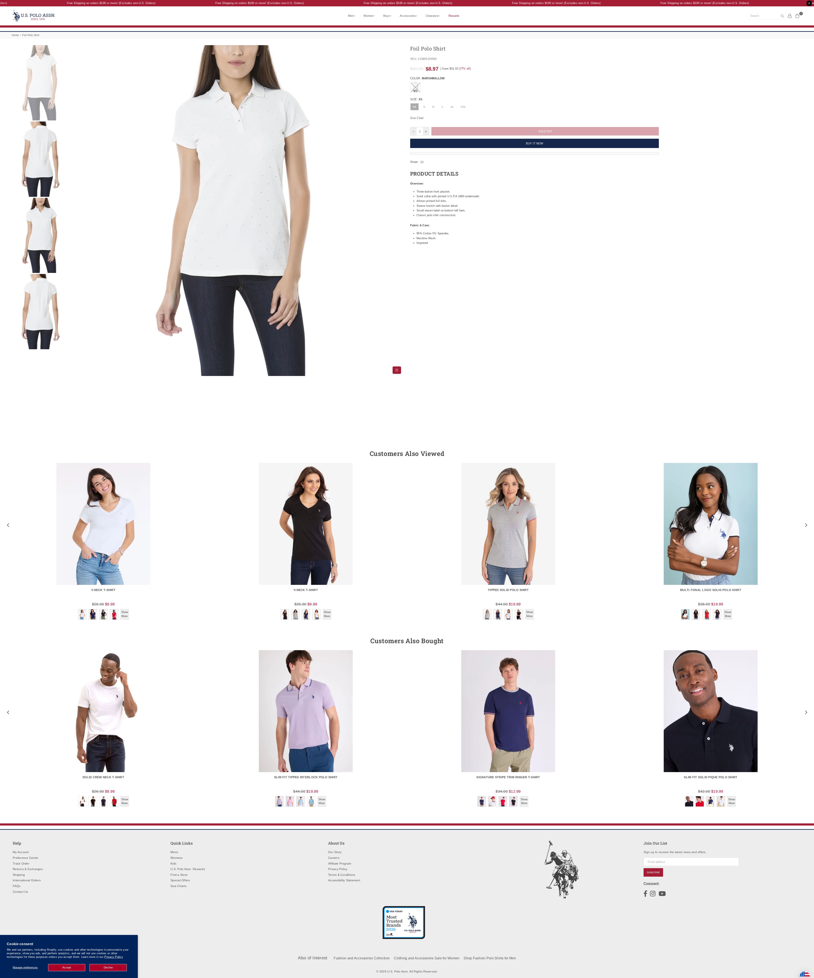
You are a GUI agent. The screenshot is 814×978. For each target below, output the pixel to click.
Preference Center (25, 857)
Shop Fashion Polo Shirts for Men (490, 958)
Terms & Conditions (341, 874)
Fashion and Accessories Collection (362, 958)
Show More (124, 614)
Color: (427, 78)
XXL (463, 106)
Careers (333, 857)
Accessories (408, 15)
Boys (386, 15)
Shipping (19, 874)
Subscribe (653, 872)
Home (15, 35)
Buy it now (534, 143)
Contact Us (20, 891)
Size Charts (178, 886)
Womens (176, 857)
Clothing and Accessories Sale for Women (426, 958)
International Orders (27, 880)
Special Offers (180, 880)
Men (351, 15)
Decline (108, 967)
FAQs (16, 886)
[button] (7, 525)
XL (452, 106)
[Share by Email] (422, 162)
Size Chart (417, 118)
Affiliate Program (339, 863)
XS (414, 106)
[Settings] (790, 16)
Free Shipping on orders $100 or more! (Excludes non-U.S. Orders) (93, 3)
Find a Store (179, 874)
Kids (173, 863)
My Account (21, 852)
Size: (416, 99)
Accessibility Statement (344, 880)
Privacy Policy (113, 956)
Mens (174, 852)
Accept (66, 967)
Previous (74, 210)
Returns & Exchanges (28, 869)
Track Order (21, 863)
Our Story (334, 852)
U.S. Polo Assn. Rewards (187, 869)
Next (400, 210)
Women (368, 15)
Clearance (432, 15)
